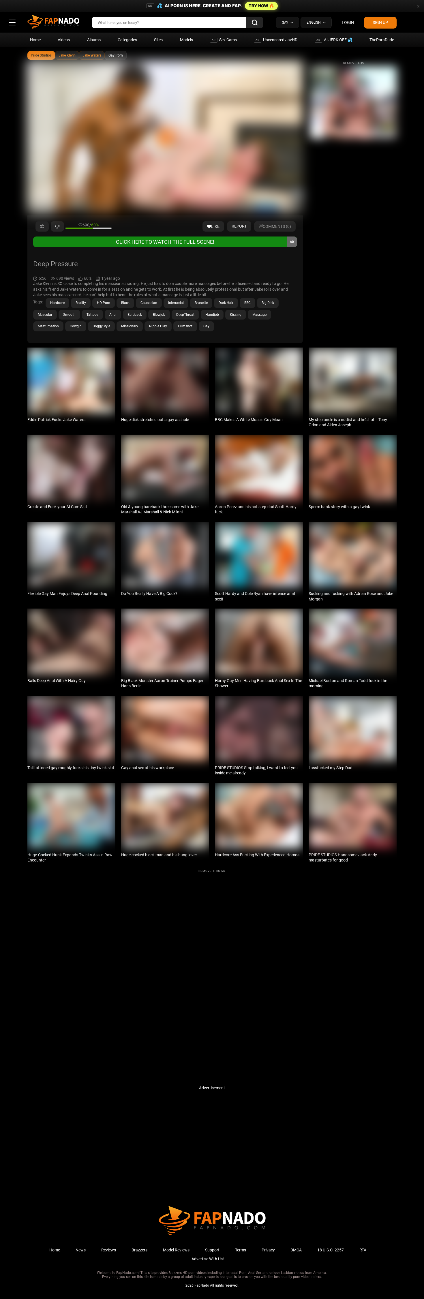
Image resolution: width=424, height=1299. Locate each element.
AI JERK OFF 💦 (334, 39)
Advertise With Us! (208, 1259)
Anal (113, 315)
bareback (134, 315)
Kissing (235, 315)
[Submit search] (254, 22)
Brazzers (139, 1250)
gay (206, 326)
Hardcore (57, 303)
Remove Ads (353, 63)
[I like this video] (42, 226)
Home (35, 39)
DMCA (296, 1250)
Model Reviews (176, 1250)
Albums (94, 39)
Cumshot (185, 326)
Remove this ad (212, 870)
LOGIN (348, 22)
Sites (158, 39)
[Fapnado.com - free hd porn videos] (53, 22)
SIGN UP (380, 22)
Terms (240, 1250)
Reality (81, 303)
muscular (45, 315)
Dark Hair (226, 303)
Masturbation (48, 326)
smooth (69, 315)
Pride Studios (41, 55)
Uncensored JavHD (276, 39)
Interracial (176, 303)
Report (239, 226)
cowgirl (76, 326)
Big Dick (268, 303)
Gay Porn (115, 55)
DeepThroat (185, 315)
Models (186, 39)
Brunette (201, 303)
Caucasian (148, 303)
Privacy (268, 1250)
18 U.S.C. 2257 (330, 1250)
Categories (127, 39)
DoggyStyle (101, 326)
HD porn (103, 303)
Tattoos (92, 315)
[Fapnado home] (212, 1234)
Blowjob (159, 315)
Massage (259, 315)
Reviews (108, 1250)
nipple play (158, 326)
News (81, 1250)
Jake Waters (91, 55)
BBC (247, 303)
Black (125, 303)
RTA (362, 1250)
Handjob (212, 315)
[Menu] (12, 22)
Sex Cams (224, 39)
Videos (64, 39)
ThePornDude (381, 39)
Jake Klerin (67, 55)
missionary (129, 326)
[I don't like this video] (57, 226)
